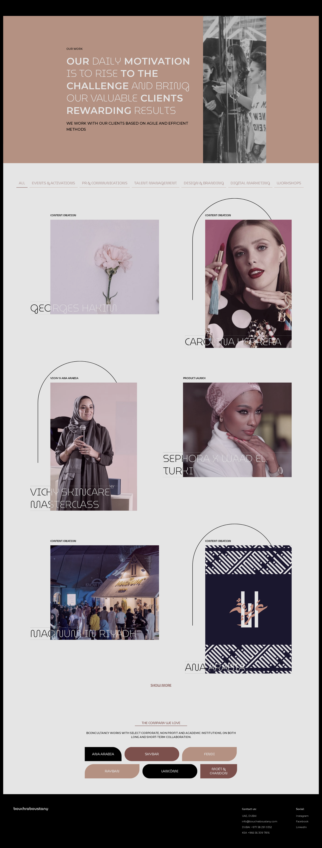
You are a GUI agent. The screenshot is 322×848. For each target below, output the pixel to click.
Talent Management (155, 183)
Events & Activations (53, 183)
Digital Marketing (250, 183)
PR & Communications (104, 183)
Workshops (289, 183)
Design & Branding (204, 183)
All (22, 183)
